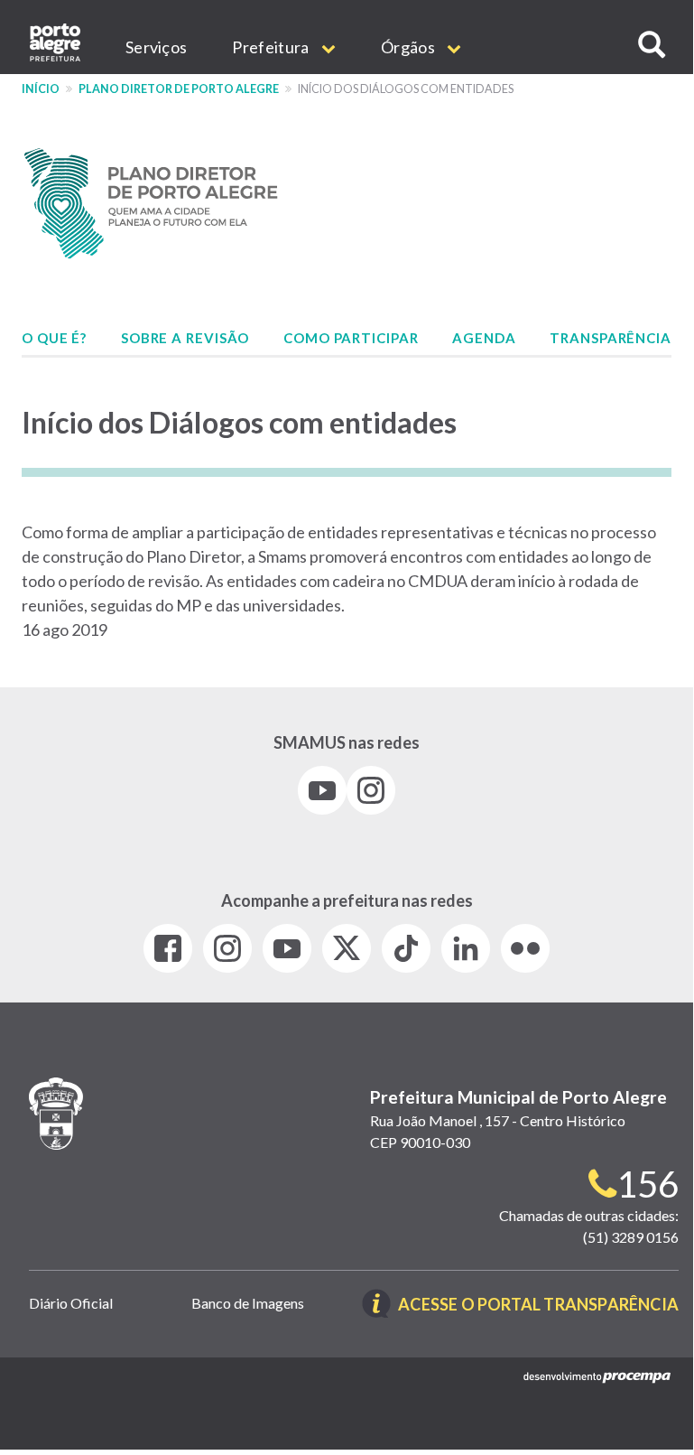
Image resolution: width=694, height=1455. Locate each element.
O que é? (54, 338)
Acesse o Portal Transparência (538, 1305)
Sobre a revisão (185, 338)
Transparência (610, 338)
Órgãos (409, 47)
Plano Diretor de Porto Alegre (179, 89)
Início (41, 89)
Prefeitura (271, 47)
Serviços (156, 47)
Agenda (483, 338)
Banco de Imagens (247, 1302)
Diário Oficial (71, 1302)
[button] (651, 44)
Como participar (351, 338)
